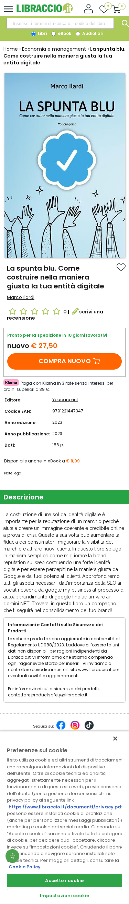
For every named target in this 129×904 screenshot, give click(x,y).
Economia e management (54, 49)
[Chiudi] (115, 738)
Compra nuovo (65, 361)
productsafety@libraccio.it (59, 695)
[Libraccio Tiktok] (89, 728)
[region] (64, 817)
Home (10, 49)
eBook (64, 33)
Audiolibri (92, 33)
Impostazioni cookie (64, 895)
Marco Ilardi (20, 297)
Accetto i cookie (64, 880)
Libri (42, 33)
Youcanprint (65, 400)
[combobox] (60, 23)
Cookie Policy (25, 867)
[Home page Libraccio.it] (44, 12)
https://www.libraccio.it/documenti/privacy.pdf (66, 807)
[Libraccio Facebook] (61, 728)
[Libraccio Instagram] (75, 728)
